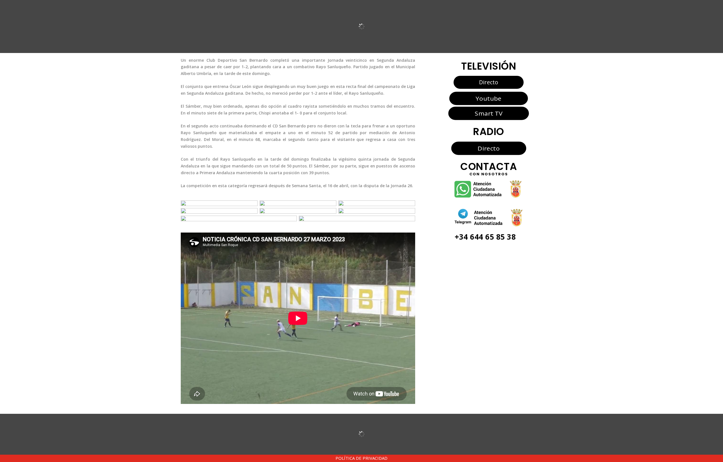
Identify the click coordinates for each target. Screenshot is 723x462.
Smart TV (488, 113)
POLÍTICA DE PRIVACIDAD (361, 458)
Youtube (488, 98)
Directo (488, 82)
